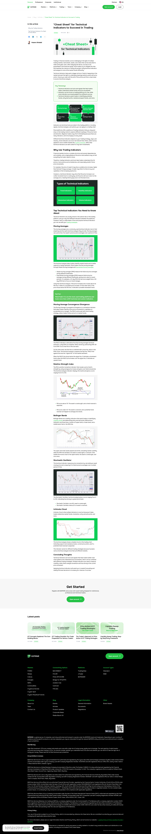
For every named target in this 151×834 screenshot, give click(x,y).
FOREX (30, 671)
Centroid (56, 686)
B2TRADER (81, 677)
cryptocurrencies (80, 142)
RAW (104, 674)
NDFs (29, 683)
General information (84, 703)
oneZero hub (57, 683)
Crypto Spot (32, 692)
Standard (106, 671)
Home (29, 17)
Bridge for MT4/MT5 (59, 680)
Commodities (32, 686)
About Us (31, 703)
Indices (30, 677)
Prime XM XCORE (58, 677)
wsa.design (120, 830)
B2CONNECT (57, 671)
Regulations (82, 709)
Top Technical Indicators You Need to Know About (37, 32)
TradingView (82, 671)
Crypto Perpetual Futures (36, 695)
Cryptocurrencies (33, 689)
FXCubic (55, 689)
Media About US (58, 715)
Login (120, 7)
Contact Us (31, 709)
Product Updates (58, 709)
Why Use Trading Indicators (35, 28)
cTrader (80, 674)
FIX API (55, 674)
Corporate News (58, 712)
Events (55, 703)
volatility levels (57, 420)
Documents (82, 706)
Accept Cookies (38, 828)
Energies (30, 680)
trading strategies (72, 222)
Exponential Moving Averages (84, 267)
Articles (40, 17)
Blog (35, 17)
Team (29, 706)
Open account (108, 7)
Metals (30, 674)
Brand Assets (107, 703)
